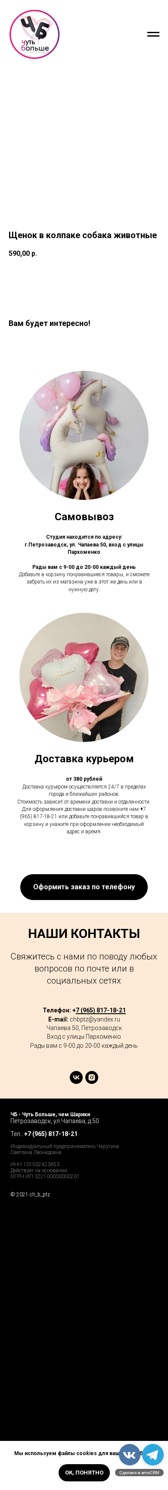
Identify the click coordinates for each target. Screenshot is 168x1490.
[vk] (76, 1081)
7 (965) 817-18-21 (101, 1010)
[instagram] (91, 1081)
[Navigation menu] (153, 34)
